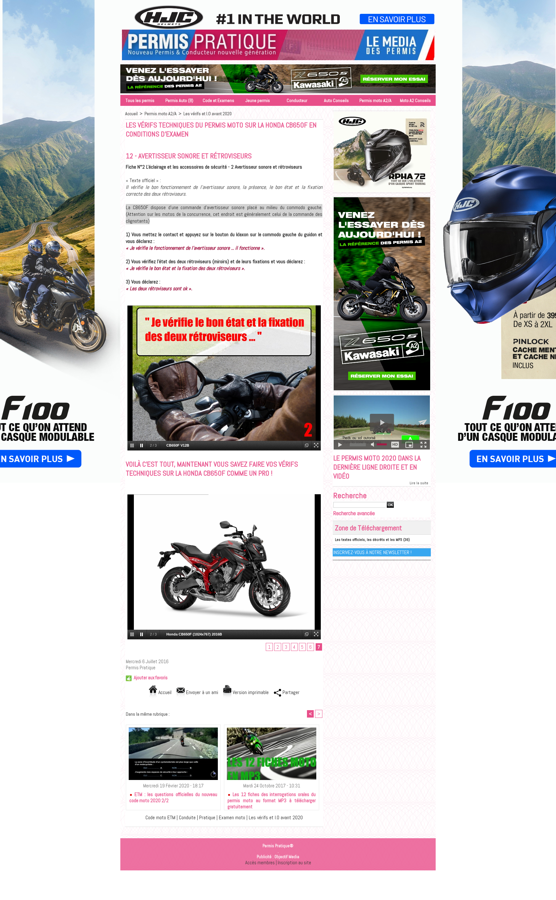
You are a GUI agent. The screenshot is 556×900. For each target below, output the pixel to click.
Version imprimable (250, 692)
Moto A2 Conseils (415, 100)
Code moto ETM (160, 817)
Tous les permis (139, 100)
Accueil (131, 113)
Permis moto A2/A (375, 100)
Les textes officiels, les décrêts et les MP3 (368, 539)
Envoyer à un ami (201, 692)
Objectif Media (286, 856)
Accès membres (260, 862)
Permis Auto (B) (179, 100)
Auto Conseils (336, 100)
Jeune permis (258, 100)
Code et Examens (218, 100)
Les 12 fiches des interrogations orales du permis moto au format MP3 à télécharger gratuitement (271, 799)
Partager (290, 692)
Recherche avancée (354, 513)
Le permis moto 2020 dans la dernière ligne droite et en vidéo (377, 466)
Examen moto (232, 817)
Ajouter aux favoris (151, 677)
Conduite (187, 817)
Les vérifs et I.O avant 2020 (207, 113)
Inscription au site (294, 862)
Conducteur (297, 100)
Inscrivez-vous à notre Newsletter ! (372, 552)
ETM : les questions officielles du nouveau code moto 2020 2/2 (173, 797)
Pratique (207, 817)
